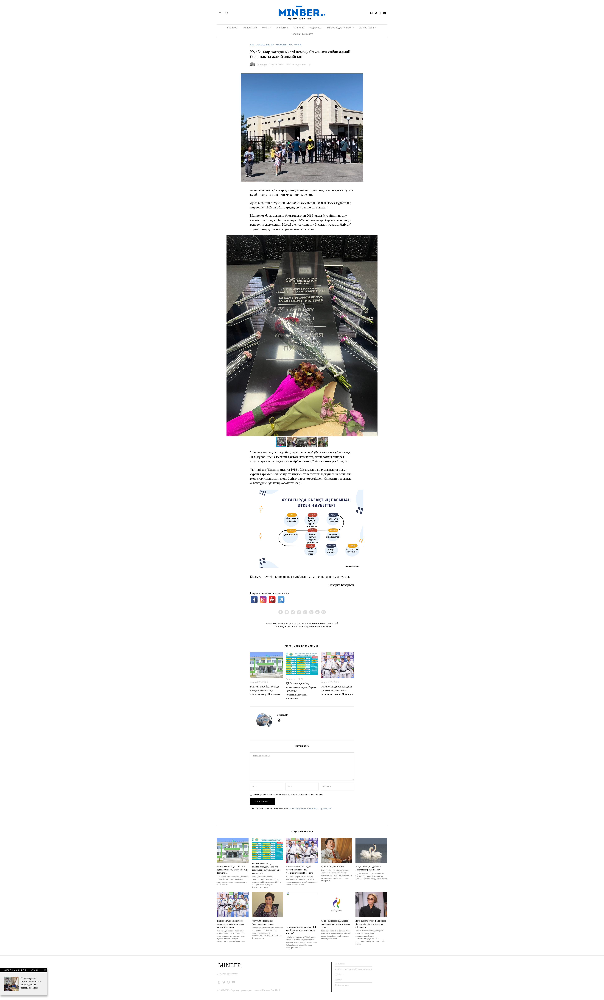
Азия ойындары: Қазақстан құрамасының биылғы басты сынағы (335, 924)
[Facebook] (371, 13)
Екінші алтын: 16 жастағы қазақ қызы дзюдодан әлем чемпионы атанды (230, 924)
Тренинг (339, 974)
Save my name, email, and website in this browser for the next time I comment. (289, 794)
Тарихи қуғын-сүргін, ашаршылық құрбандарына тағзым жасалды (31, 983)
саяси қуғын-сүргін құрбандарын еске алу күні (303, 627)
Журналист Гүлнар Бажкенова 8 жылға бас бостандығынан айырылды (370, 924)
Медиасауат (315, 27)
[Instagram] (380, 13)
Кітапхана (298, 27)
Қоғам (265, 27)
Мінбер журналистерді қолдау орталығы (353, 969)
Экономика (282, 27)
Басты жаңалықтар (262, 45)
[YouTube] (385, 13)
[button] (374, 237)
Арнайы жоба (366, 27)
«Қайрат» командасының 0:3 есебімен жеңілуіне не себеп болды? (301, 930)
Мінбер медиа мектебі (339, 27)
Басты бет (232, 27)
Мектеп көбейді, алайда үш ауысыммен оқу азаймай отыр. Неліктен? (265, 690)
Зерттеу (338, 979)
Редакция (282, 715)
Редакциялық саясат (302, 34)
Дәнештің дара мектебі (333, 866)
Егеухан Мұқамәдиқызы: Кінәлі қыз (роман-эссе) (368, 868)
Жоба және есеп (342, 985)
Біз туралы (339, 963)
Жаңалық (271, 623)
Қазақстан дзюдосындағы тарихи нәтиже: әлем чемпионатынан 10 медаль (337, 690)
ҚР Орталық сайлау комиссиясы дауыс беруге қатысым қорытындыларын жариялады (266, 868)
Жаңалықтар (250, 27)
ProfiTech (275, 990)
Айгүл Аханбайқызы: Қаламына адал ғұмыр (263, 922)
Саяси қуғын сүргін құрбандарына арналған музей (308, 623)
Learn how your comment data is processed (310, 808)
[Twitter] (376, 13)
